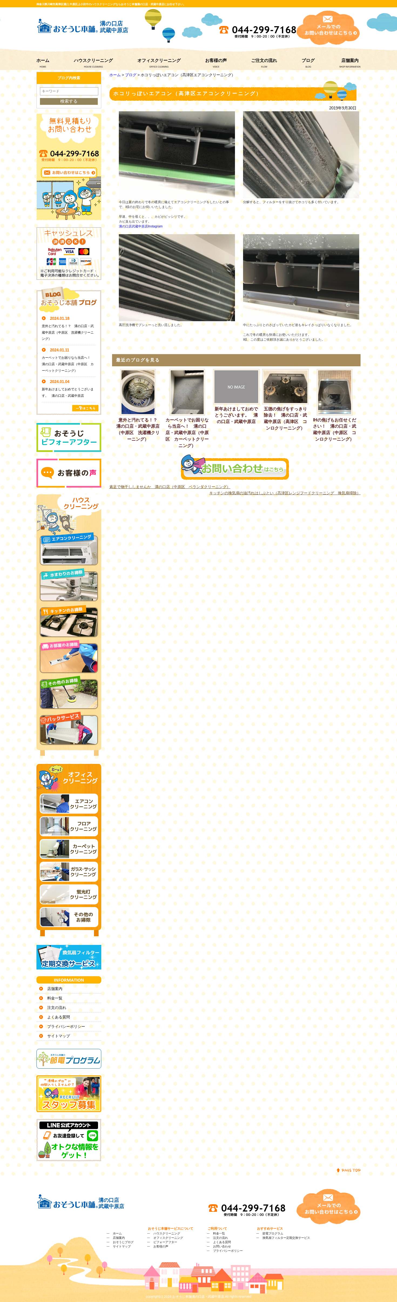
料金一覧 (54, 998)
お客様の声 (216, 60)
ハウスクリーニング (93, 60)
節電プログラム (273, 1233)
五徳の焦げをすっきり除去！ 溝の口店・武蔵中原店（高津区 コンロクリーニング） (285, 418)
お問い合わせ (222, 1246)
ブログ (308, 60)
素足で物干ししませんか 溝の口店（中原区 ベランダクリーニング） (169, 487)
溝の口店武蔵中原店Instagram (141, 226)
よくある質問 (58, 1017)
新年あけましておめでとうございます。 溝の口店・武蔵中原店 (236, 415)
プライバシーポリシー (66, 1026)
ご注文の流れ (264, 60)
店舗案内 (350, 60)
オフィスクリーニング (159, 60)
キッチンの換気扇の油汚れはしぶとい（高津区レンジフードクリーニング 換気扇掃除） (285, 493)
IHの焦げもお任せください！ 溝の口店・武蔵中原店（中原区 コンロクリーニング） (334, 429)
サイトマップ (58, 1036)
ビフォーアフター (165, 1242)
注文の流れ (56, 1007)
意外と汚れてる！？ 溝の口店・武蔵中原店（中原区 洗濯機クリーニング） (138, 429)
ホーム (42, 60)
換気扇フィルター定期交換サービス (286, 1237)
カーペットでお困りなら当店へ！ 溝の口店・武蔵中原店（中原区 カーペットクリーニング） (187, 433)
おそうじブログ (123, 1242)
